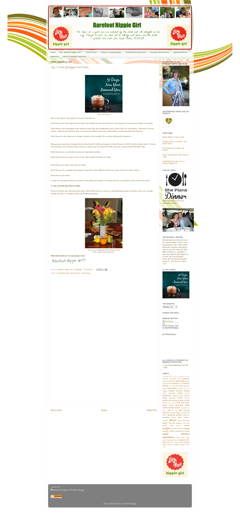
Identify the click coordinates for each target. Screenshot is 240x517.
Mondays (176, 383)
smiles (178, 437)
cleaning (186, 391)
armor (171, 386)
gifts (170, 400)
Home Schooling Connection (74, 56)
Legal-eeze (54, 56)
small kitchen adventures (175, 435)
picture (180, 420)
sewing (186, 431)
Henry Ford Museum (169, 381)
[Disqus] (104, 307)
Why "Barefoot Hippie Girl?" (70, 52)
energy (181, 396)
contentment (172, 393)
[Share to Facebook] (106, 269)
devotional (167, 395)
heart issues (181, 403)
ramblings (180, 425)
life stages (175, 410)
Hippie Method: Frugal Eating (173, 137)
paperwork (186, 415)
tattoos (175, 440)
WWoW (165, 386)
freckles (187, 398)
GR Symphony (183, 379)
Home (53, 52)
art (174, 386)
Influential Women (180, 52)
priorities (172, 423)
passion (174, 417)
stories (183, 437)
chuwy (118, 504)
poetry (165, 423)
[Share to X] (103, 269)
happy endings (172, 403)
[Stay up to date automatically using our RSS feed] (56, 497)
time (169, 442)
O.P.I (181, 383)
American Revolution (170, 379)
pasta (181, 417)
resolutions (179, 428)
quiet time (186, 423)
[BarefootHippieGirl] (167, 321)
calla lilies (186, 388)
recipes (166, 428)
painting (179, 415)
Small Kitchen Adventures (135, 52)
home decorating (177, 405)
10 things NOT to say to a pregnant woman (175, 376)
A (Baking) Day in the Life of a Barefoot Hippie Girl (173, 162)
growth (164, 403)
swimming (169, 440)
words (187, 445)
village (164, 445)
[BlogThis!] (100, 269)
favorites (173, 398)
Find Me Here (91, 52)
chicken (172, 391)
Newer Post (56, 410)
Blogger (133, 504)
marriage (186, 410)
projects (179, 423)
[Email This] (97, 269)
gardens (165, 400)
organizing (171, 415)
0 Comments (88, 269)
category (165, 391)
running (186, 428)
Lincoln (170, 383)
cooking (181, 393)
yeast (163, 447)
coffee (165, 393)
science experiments (176, 431)
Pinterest (186, 383)
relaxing (173, 428)
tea (178, 440)
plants (187, 420)
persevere (165, 420)
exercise (186, 396)
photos (173, 420)
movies (179, 413)
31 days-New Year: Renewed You (68, 273)
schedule (165, 431)
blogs (169, 388)
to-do (181, 442)
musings (184, 413)
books (174, 388)
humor (172, 408)
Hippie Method (181, 381)
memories (166, 413)
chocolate (180, 391)
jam (182, 408)
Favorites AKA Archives (159, 52)
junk (185, 408)
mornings (173, 413)
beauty (164, 388)
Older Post (152, 410)
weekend (170, 445)
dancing (187, 393)
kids (170, 410)
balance (181, 386)
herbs (187, 403)
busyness (180, 388)
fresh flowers (86, 273)
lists (181, 410)
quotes (166, 425)
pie (184, 420)
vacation (186, 442)
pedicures (186, 417)
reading (186, 425)
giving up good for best (180, 400)
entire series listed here (103, 114)
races (173, 425)
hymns (178, 408)
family (165, 398)
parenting (166, 417)
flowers (181, 398)
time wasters (175, 442)
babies (177, 386)
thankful (182, 440)
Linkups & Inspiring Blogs (111, 52)
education (175, 396)
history (166, 405)
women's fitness (179, 445)
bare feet (186, 386)
